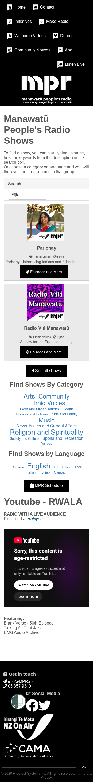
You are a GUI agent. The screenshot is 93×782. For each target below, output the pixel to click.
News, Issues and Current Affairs (47, 426)
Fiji (56, 466)
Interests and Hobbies (32, 413)
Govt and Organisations (39, 408)
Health (68, 408)
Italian (31, 472)
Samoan (60, 472)
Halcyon (35, 519)
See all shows (47, 370)
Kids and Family (64, 413)
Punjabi (44, 472)
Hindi (77, 466)
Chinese (18, 466)
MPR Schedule (48, 485)
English (38, 465)
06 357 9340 (19, 686)
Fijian (66, 466)
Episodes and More (45, 271)
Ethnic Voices (46, 402)
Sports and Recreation (62, 438)
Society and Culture (24, 438)
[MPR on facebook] (32, 706)
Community (53, 395)
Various (46, 443)
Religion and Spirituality (46, 432)
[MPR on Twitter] (44, 706)
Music (46, 419)
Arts (29, 395)
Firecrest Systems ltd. (29, 774)
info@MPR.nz (20, 681)
